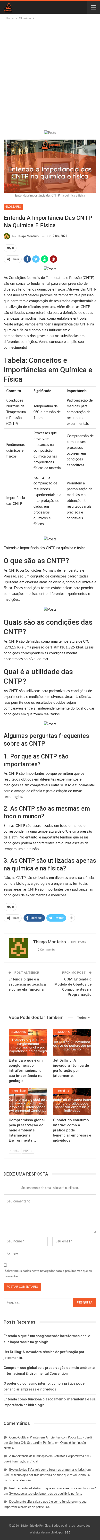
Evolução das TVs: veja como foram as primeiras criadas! (47, 1469)
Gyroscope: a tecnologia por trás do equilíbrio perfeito (45, 1493)
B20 (67, 1532)
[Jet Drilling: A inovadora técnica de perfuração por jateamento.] (72, 1042)
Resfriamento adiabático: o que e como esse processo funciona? (52, 1488)
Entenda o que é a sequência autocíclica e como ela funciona (27, 984)
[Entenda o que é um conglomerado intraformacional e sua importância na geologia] (28, 1042)
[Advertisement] (50, 73)
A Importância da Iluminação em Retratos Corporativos (46, 1456)
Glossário (13, 206)
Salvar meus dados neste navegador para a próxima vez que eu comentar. (48, 1274)
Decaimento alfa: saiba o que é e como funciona (41, 1501)
